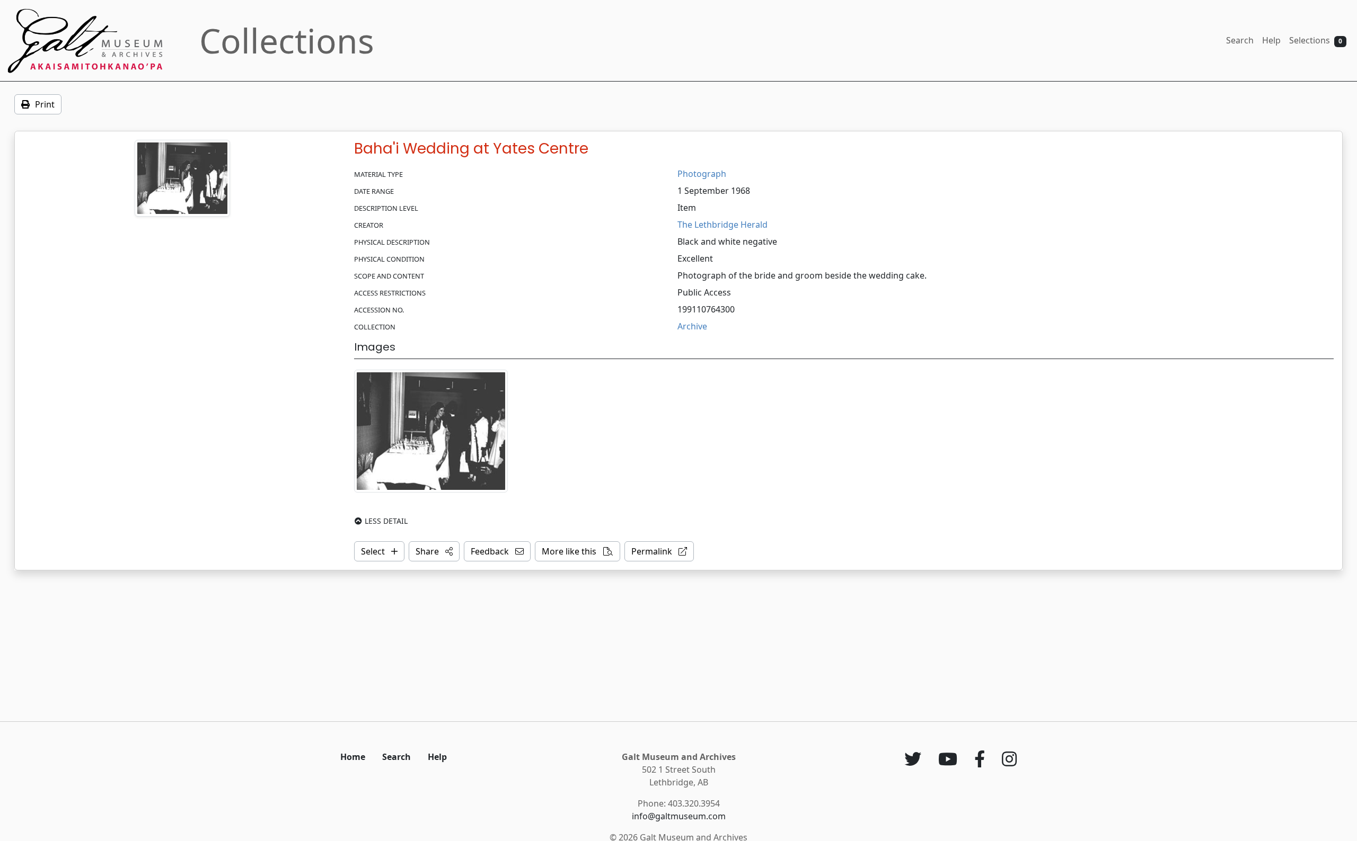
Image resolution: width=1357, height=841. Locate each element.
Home (352, 757)
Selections (1315, 40)
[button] (434, 551)
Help (1271, 40)
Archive (692, 326)
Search (1240, 40)
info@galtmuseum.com (679, 816)
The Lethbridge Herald (722, 224)
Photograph (701, 174)
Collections (286, 40)
